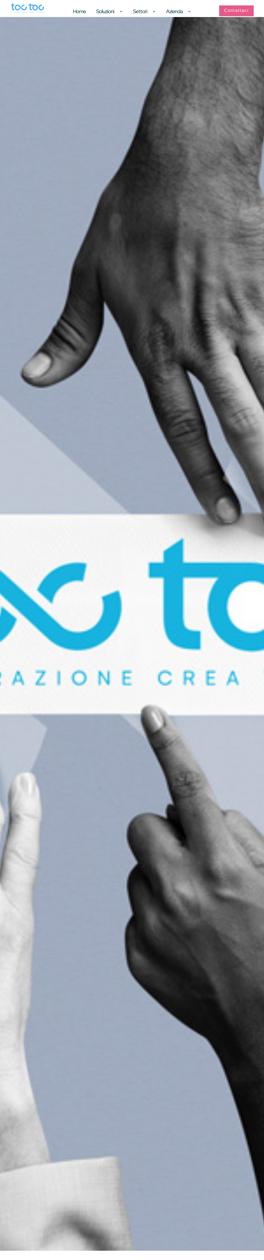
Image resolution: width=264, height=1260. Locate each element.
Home (79, 12)
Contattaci (236, 10)
